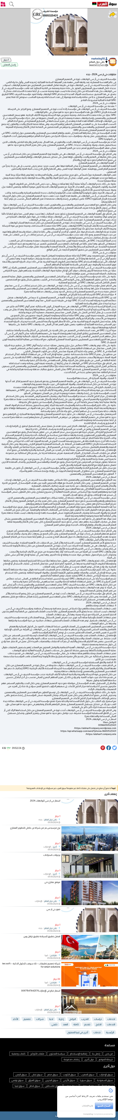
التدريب (84, 1019)
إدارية (61, 1019)
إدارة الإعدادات (87, 1106)
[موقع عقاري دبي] (89, 904)
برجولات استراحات (51, 855)
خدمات (97, 1032)
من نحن (109, 1053)
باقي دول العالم (50, 820)
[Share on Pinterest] (103, 749)
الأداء (15, 1019)
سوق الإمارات (106, 1074)
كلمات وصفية (19, 1053)
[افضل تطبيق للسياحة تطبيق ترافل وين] (89, 958)
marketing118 (98, 58)
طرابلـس (53, 955)
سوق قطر (34, 1086)
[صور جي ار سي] (89, 931)
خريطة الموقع (106, 1059)
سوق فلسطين (53, 1086)
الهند (65, 1024)
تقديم (87, 1024)
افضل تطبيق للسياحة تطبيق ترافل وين (42, 936)
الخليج (98, 1024)
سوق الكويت (69, 1074)
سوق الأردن (69, 1080)
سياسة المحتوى (57, 1053)
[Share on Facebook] (109, 749)
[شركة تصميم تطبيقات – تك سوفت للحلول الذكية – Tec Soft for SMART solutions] (89, 985)
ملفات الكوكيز (37, 1053)
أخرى (55, 847)
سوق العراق (34, 1080)
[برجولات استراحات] (89, 877)
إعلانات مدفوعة (72, 1059)
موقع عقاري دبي (52, 882)
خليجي (54, 1024)
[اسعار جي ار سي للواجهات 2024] (89, 823)
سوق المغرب (87, 1074)
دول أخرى (89, 1059)
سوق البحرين (51, 1080)
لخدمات (111, 1019)
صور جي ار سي (53, 909)
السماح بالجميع (104, 1106)
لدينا (51, 1019)
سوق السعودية (105, 1080)
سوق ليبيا (19, 1086)
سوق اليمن (21, 1074)
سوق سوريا (86, 1080)
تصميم (27, 1019)
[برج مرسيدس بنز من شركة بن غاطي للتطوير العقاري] (89, 850)
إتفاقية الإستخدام (78, 1053)
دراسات (98, 1019)
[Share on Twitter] (115, 749)
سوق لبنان (37, 1074)
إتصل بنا (96, 1053)
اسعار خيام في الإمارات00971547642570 (40, 990)
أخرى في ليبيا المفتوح (77, 1032)
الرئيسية (110, 1032)
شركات (40, 1019)
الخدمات (111, 1024)
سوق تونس (17, 1080)
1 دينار (6, 60)
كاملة (76, 1024)
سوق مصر (52, 1074)
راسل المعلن (9, 64)
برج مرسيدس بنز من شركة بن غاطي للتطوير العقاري (35, 827)
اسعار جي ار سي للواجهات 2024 (45, 800)
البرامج (72, 1019)
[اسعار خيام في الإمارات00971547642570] (89, 1013)
